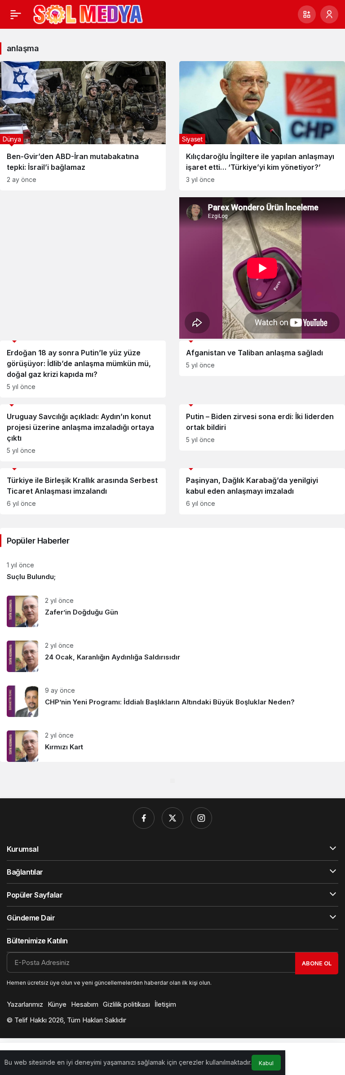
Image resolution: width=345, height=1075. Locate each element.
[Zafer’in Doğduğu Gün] (172, 611)
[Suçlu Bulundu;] (172, 571)
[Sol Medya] (88, 13)
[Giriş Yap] (329, 14)
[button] (307, 14)
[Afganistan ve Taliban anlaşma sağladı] (262, 358)
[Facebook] (144, 818)
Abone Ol (317, 963)
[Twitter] (172, 818)
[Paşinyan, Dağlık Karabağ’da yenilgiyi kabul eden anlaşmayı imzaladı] (262, 491)
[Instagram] (201, 818)
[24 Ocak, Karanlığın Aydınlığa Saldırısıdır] (172, 656)
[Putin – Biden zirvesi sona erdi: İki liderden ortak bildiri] (262, 427)
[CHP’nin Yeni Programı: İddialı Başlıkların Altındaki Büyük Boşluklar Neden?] (172, 701)
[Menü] (16, 14)
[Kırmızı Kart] (172, 743)
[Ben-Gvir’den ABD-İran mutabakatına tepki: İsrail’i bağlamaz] (83, 125)
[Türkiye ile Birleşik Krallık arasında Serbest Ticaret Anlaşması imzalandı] (83, 491)
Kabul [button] (266, 1063)
